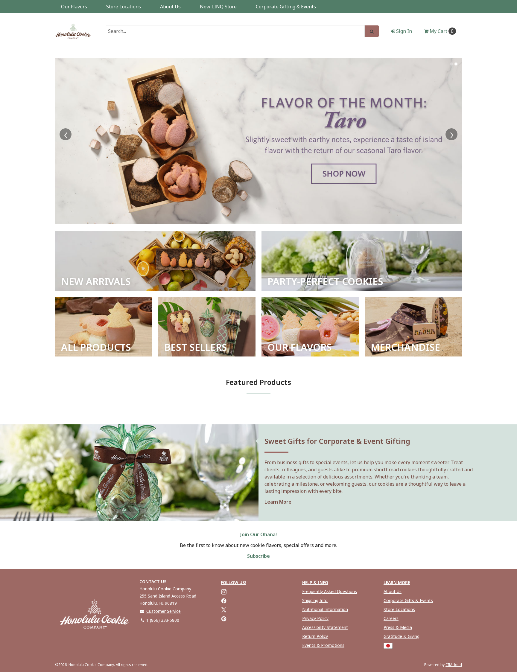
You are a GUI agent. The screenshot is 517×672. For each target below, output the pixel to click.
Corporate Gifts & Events (408, 600)
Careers (391, 618)
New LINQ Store (218, 6)
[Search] (372, 31)
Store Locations (123, 6)
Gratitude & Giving (401, 636)
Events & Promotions (323, 645)
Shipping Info (315, 600)
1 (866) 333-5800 (162, 620)
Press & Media (398, 627)
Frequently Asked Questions (329, 591)
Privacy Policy (315, 618)
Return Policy (315, 636)
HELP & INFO (315, 582)
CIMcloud (453, 664)
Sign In (403, 31)
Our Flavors (74, 6)
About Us (170, 6)
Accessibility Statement (325, 627)
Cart (442, 31)
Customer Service (163, 611)
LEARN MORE (397, 582)
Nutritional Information (325, 609)
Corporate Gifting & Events (286, 6)
